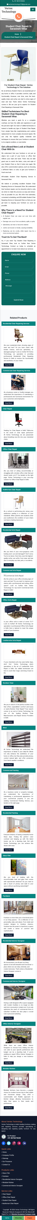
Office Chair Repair (8, 1197)
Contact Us (6, 1165)
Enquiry (30, 1218)
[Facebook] (3, 1143)
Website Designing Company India (23, 1214)
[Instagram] (14, 1143)
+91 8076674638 (14, 1138)
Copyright (6, 1210)
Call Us (7, 1218)
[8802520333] (18, 16)
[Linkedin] (24, 1143)
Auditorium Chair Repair (10, 1203)
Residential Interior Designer (12, 1179)
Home (17, 34)
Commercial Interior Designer (12, 1186)
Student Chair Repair (9, 1200)
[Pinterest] (19, 1143)
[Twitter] (9, 1143)
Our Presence (7, 1161)
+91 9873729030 (19, 1)
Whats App (18, 1218)
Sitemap (5, 1158)
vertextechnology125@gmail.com (19, 4)
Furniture (5, 1176)
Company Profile (8, 1155)
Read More (8, 365)
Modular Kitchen (8, 1182)
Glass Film (6, 1173)
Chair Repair (6, 1194)
